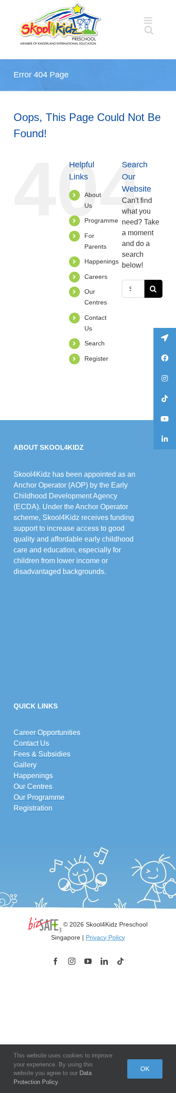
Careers (95, 276)
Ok (144, 1068)
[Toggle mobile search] (148, 30)
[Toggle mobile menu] (148, 20)
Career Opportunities (47, 732)
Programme (101, 220)
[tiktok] (120, 961)
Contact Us (31, 743)
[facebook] (55, 961)
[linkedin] (104, 961)
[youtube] (88, 961)
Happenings (101, 261)
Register (96, 358)
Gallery (25, 765)
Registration (33, 808)
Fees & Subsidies (42, 754)
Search (94, 343)
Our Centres (33, 786)
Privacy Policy (105, 937)
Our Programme (39, 797)
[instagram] (71, 961)
